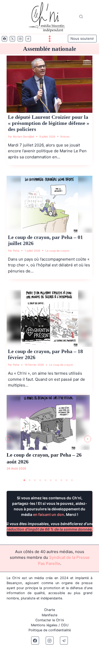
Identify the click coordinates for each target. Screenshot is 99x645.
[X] (12, 38)
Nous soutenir (82, 38)
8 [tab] (61, 480)
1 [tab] (24, 480)
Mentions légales (44, 625)
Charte (49, 610)
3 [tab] (35, 480)
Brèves (64, 136)
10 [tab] (72, 480)
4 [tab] (40, 480)
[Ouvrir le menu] (49, 38)
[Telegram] (28, 38)
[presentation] (49, 84)
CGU (64, 625)
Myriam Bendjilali (23, 136)
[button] (8, 439)
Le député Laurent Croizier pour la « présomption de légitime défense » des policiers (48, 123)
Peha (16, 250)
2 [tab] (29, 480)
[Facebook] (4, 38)
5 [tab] (45, 480)
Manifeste (49, 615)
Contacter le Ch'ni (49, 620)
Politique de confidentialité (50, 630)
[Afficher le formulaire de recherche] (81, 17)
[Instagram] (20, 38)
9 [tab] (66, 480)
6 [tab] (51, 480)
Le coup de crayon (57, 250)
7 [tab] (56, 480)
